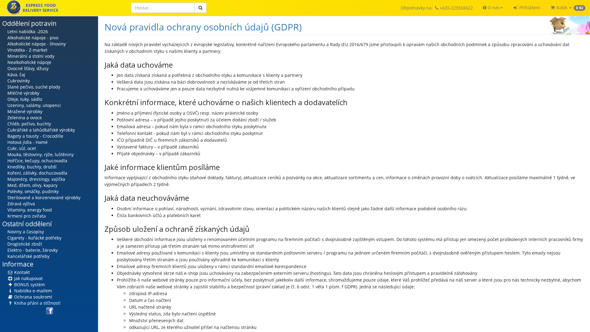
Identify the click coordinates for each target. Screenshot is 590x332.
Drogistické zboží (24, 244)
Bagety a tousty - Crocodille (35, 136)
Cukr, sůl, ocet (21, 148)
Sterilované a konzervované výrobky (44, 197)
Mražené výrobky (24, 111)
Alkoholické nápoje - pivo (32, 38)
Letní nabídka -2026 (27, 31)
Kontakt (21, 272)
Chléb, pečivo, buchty (29, 124)
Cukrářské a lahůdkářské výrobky (41, 130)
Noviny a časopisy (25, 232)
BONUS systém (29, 284)
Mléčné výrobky (23, 93)
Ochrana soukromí (32, 297)
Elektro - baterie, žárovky (32, 250)
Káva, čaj (16, 74)
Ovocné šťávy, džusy (28, 68)
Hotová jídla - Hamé (27, 142)
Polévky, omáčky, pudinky (33, 191)
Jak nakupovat (28, 278)
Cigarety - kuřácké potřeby (34, 238)
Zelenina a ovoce (24, 118)
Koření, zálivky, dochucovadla (37, 173)
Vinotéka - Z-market (27, 50)
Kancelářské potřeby (28, 256)
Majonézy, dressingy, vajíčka (36, 179)
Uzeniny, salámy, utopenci (34, 105)
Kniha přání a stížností (37, 303)
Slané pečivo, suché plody (33, 87)
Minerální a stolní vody (30, 56)
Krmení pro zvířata (26, 216)
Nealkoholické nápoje (29, 62)
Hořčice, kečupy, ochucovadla (37, 161)
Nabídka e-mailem (32, 291)
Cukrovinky (18, 81)
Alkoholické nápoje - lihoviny (36, 44)
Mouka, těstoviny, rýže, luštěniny (40, 154)
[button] (492, 7)
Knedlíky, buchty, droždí (32, 167)
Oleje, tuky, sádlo (24, 99)
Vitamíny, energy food (29, 210)
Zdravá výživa (21, 204)
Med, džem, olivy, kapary (32, 185)
